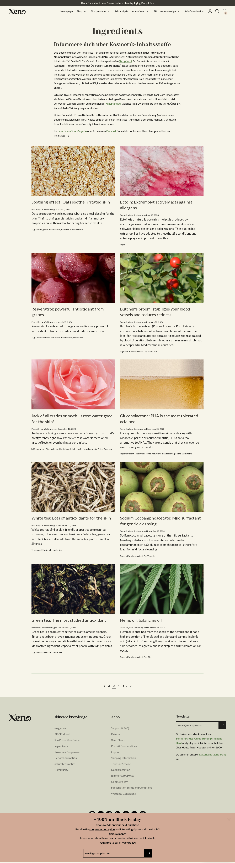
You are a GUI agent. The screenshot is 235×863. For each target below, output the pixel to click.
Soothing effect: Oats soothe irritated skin (70, 201)
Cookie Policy (119, 781)
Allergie (54, 449)
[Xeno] (17, 11)
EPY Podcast (62, 734)
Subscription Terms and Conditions (131, 787)
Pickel (100, 449)
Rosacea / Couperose (67, 752)
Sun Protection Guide (67, 740)
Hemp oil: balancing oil (141, 620)
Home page (67, 11)
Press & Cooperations (124, 746)
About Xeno (138, 11)
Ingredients (117, 31)
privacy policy (127, 842)
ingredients (61, 746)
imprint (115, 752)
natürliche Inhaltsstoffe (72, 229)
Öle (149, 657)
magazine (60, 728)
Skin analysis (121, 11)
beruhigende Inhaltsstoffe (48, 229)
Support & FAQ (120, 728)
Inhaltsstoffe (76, 449)
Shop (79, 11)
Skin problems (98, 11)
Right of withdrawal (122, 775)
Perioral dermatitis (66, 757)
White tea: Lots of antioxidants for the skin (71, 517)
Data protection (120, 769)
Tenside (151, 556)
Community (61, 769)
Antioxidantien (43, 337)
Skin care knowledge (165, 11)
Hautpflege (64, 449)
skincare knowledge (71, 717)
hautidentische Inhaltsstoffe (138, 453)
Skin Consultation (194, 11)
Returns (115, 734)
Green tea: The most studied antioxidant (68, 620)
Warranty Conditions (123, 793)
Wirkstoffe (78, 337)
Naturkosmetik (90, 449)
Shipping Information (123, 757)
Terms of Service (121, 763)
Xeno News (118, 740)
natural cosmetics (65, 763)
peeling (177, 453)
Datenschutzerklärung (212, 754)
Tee (60, 550)
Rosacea (108, 449)
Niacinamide (113, 103)
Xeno (115, 717)
